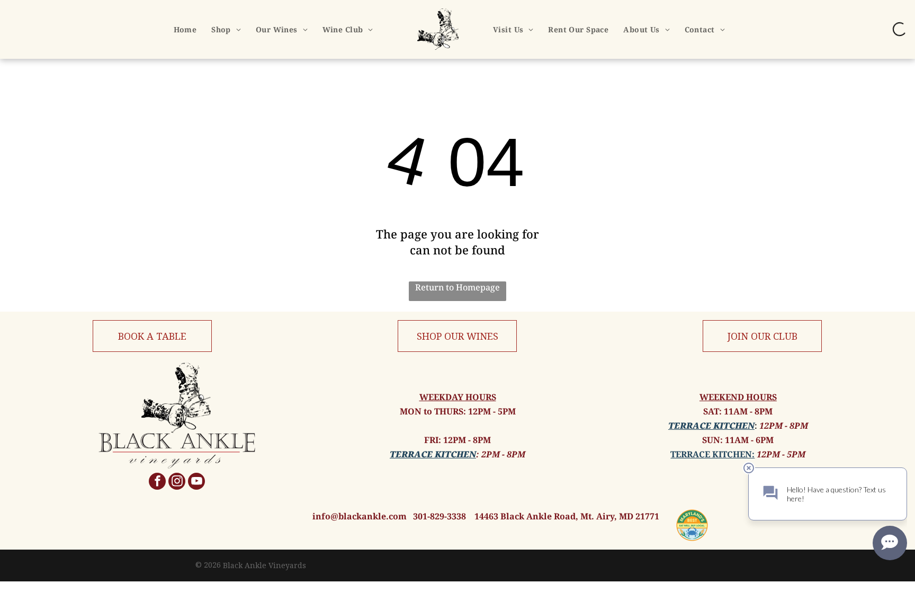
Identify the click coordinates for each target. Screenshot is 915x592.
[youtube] (196, 482)
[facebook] (157, 482)
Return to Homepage (457, 287)
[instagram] (176, 482)
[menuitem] (185, 29)
